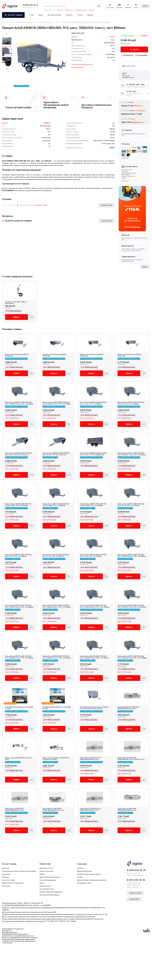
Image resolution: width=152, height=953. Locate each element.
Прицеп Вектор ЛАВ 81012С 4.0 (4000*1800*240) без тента (90, 809)
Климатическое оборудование (12, 883)
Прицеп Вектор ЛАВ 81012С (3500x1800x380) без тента (14, 809)
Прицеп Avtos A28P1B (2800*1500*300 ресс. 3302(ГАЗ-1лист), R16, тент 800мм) (132, 606)
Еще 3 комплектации (49, 519)
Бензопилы (60, 10)
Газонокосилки (69, 10)
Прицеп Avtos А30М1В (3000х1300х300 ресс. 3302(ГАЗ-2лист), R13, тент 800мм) (19, 403)
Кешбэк (42, 874)
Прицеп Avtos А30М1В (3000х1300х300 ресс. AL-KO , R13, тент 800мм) (93, 403)
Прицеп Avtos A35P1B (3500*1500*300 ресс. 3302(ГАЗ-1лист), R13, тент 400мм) (132, 453)
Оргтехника (6, 886)
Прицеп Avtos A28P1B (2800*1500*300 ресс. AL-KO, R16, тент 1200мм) (131, 504)
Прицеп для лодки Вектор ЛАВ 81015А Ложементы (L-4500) (56, 758)
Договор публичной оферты (49, 895)
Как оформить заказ (47, 889)
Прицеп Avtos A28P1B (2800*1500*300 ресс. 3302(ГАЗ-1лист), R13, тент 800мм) (57, 657)
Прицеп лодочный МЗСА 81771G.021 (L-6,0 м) (18, 758)
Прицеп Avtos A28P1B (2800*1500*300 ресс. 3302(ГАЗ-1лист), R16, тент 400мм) (19, 657)
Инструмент (6, 874)
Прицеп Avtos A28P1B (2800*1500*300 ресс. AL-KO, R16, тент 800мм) (56, 555)
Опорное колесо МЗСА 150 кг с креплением (16, 302)
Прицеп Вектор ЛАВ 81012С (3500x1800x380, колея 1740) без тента (131, 758)
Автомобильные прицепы (44, 22)
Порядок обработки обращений (51, 892)
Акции (40, 15)
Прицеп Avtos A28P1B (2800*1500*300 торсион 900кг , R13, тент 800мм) (56, 504)
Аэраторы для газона (81, 10)
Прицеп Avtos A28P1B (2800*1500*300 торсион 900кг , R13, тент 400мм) (93, 504)
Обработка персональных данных (89, 874)
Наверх (145, 267)
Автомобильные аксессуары (25, 22)
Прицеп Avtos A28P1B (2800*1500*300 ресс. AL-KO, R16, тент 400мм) (18, 555)
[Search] (99, 6)
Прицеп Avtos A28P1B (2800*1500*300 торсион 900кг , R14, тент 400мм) (18, 504)
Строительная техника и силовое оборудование (19, 871)
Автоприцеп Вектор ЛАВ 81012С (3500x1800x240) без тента (128, 707)
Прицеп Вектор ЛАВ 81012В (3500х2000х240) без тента (127, 809)
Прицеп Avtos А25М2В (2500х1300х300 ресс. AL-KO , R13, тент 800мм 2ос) (93, 453)
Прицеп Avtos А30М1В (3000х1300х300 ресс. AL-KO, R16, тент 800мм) (131, 403)
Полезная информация (48, 880)
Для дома (5, 877)
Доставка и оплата (54, 15)
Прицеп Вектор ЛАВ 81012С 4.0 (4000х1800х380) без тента (90, 758)
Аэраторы (91, 10)
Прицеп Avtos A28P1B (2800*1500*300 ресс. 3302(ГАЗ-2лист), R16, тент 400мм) (132, 555)
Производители (45, 886)
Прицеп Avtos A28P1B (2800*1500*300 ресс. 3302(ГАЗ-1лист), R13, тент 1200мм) (132, 657)
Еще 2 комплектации (12, 418)
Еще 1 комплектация (49, 418)
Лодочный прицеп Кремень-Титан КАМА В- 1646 (57, 707)
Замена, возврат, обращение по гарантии (91, 880)
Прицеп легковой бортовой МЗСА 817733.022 (54, 355)
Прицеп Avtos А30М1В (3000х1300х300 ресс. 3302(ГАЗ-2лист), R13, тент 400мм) (57, 403)
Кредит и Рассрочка (47, 871)
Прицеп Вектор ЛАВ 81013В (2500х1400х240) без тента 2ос (53, 809)
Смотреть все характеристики (81, 64)
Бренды (90, 15)
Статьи (79, 15)
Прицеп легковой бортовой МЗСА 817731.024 (129, 355)
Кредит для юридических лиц (50, 877)
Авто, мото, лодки (7, 22)
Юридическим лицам (84, 871)
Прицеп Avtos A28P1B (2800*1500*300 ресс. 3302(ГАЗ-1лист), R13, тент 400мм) (94, 657)
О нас (32, 15)
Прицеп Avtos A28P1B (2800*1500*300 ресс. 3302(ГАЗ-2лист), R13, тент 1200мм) (94, 606)
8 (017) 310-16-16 (136, 880)
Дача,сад (5, 868)
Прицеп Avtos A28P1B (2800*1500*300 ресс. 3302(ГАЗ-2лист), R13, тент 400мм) (57, 606)
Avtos (57, 22)
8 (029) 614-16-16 (136, 870)
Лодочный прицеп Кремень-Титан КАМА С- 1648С (19, 707)
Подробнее (125, 181)
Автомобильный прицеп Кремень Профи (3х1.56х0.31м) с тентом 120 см (94, 707)
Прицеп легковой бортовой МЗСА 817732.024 (92, 355)
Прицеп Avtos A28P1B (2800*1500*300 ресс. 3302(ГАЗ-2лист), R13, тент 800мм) (19, 606)
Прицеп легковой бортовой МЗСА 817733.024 (17, 355)
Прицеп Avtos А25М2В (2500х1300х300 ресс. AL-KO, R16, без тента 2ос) (18, 453)
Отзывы (80, 877)
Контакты (69, 15)
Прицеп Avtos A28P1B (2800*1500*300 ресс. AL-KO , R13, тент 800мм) (93, 555)
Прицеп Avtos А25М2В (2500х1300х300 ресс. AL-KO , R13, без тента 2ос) (56, 453)
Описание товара (77, 67)
